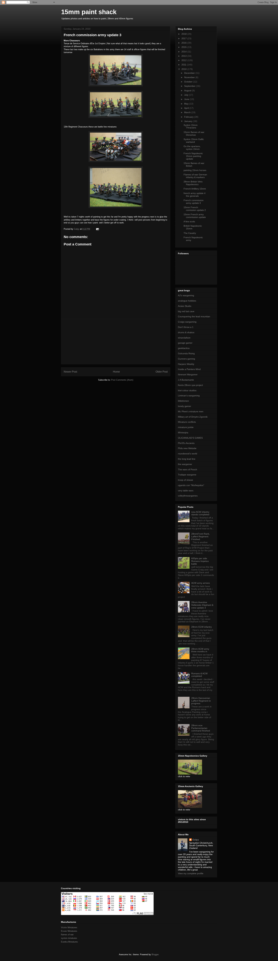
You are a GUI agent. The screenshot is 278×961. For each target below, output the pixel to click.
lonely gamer (184, 406)
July (186, 95)
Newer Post (70, 371)
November (189, 77)
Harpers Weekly (186, 364)
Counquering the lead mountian (194, 316)
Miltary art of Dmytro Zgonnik (193, 416)
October (188, 81)
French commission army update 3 (194, 201)
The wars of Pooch (187, 469)
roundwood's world (187, 453)
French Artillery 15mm (195, 188)
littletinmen (183, 401)
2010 (184, 69)
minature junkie (186, 427)
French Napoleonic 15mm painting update (193, 156)
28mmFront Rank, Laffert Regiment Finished (200, 536)
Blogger (155, 954)
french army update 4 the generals (194, 194)
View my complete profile (190, 873)
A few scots (189, 221)
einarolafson (184, 337)
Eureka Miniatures (69, 942)
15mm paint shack (88, 11)
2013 (184, 56)
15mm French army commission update (195, 215)
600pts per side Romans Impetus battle (200, 561)
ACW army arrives (200, 583)
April (186, 108)
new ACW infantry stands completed (200, 513)
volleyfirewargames (188, 495)
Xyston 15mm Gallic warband (194, 140)
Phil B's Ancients (186, 443)
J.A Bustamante (186, 380)
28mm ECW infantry (201, 627)
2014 (184, 51)
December (189, 73)
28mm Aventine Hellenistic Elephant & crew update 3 (202, 605)
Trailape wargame (187, 474)
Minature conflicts (187, 422)
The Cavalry (190, 233)
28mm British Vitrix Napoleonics (193, 183)
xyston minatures (69, 938)
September (190, 86)
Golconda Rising (186, 353)
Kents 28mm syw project (190, 385)
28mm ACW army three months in (200, 650)
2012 (184, 60)
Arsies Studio (184, 306)
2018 (184, 34)
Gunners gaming (186, 358)
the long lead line (186, 459)
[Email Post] (97, 229)
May (186, 103)
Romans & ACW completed (199, 674)
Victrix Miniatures (69, 927)
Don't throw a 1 (185, 327)
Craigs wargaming (187, 321)
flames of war (67, 934)
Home (116, 371)
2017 (184, 38)
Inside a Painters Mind (189, 369)
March (187, 112)
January (188, 121)
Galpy (195, 839)
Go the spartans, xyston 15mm (192, 147)
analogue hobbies (187, 300)
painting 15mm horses (195, 170)
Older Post (162, 371)
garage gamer (185, 343)
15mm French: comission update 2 (195, 208)
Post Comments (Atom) (122, 380)
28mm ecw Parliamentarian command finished (200, 728)
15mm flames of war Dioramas (194, 133)
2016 (184, 42)
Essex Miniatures (69, 931)
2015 (184, 47)
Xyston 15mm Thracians (191, 126)
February (189, 117)
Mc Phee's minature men (190, 411)
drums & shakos (186, 332)
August (188, 90)
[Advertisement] (116, 341)
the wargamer (185, 464)
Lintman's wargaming (189, 395)
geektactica (184, 348)
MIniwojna (183, 432)
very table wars (185, 490)
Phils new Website (187, 448)
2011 (184, 64)
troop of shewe (185, 480)
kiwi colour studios (187, 390)
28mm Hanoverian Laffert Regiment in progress (201, 701)
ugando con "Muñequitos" (191, 485)
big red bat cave (186, 311)
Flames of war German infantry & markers (195, 176)
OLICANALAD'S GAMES (190, 438)
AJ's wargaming (186, 295)
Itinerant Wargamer (188, 374)
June (187, 99)
